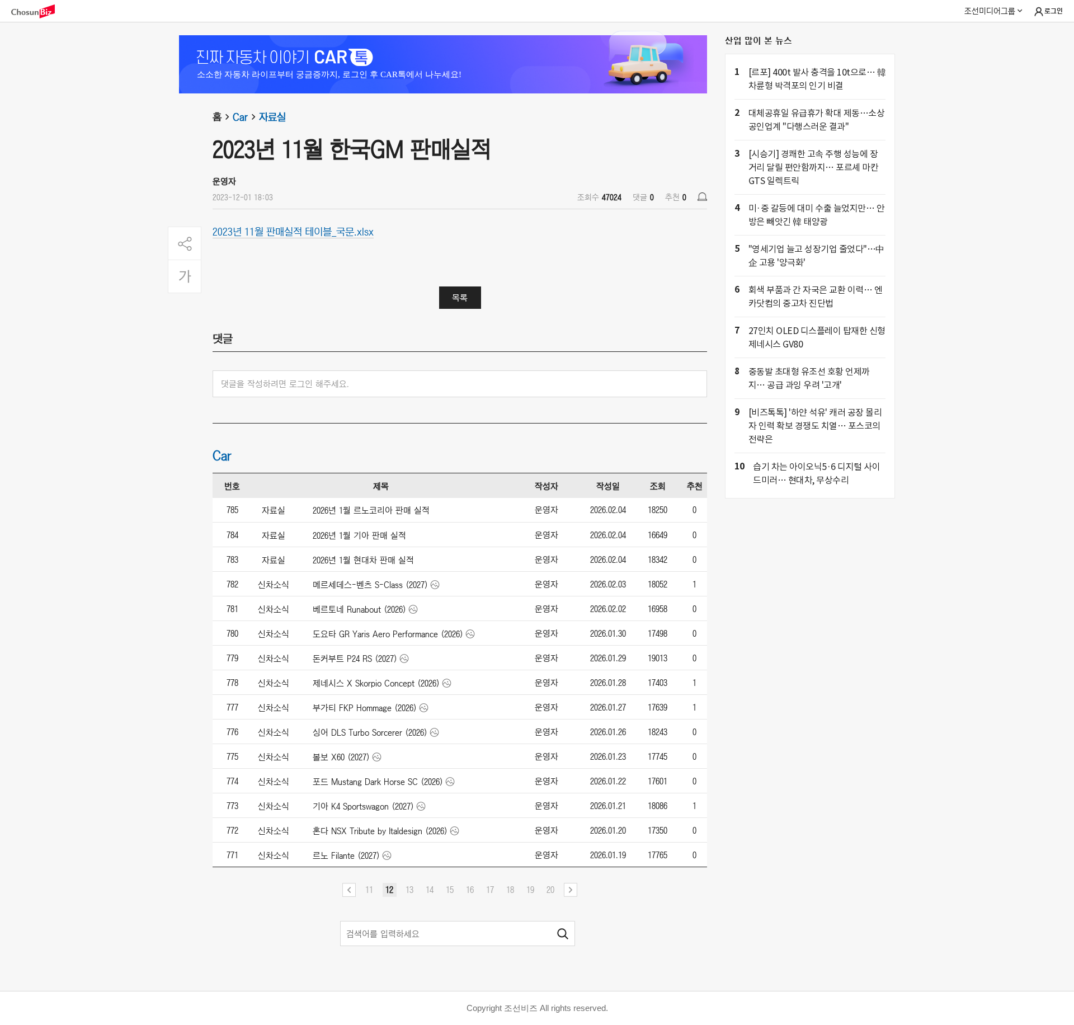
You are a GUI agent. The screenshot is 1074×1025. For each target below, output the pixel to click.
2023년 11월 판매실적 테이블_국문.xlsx (293, 231)
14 (430, 889)
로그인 (1053, 11)
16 (470, 889)
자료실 (272, 117)
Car (240, 117)
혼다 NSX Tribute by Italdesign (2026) (380, 830)
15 (450, 889)
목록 (460, 297)
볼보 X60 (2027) (341, 757)
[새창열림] (38, 11)
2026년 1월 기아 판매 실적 (359, 535)
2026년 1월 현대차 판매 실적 (363, 560)
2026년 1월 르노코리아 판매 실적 (371, 510)
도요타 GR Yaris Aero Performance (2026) (388, 634)
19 (530, 889)
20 (550, 889)
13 (409, 889)
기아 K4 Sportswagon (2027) (363, 806)
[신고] (702, 196)
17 (490, 889)
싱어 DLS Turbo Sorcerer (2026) (370, 732)
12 (389, 889)
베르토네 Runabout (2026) (359, 609)
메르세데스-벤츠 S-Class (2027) (370, 584)
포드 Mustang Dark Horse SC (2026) (378, 781)
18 (510, 889)
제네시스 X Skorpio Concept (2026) (376, 683)
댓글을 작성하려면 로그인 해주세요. (285, 383)
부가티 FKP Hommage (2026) (365, 707)
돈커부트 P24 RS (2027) (355, 658)
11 (369, 889)
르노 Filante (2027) (346, 855)
